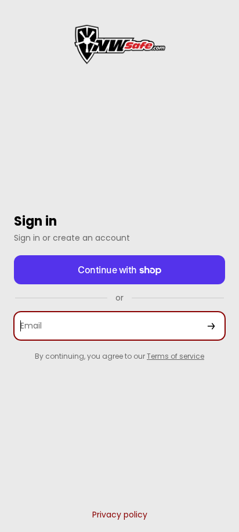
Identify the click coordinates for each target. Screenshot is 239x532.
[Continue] (211, 326)
